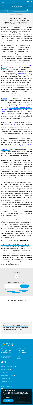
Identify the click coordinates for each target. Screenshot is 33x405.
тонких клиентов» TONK (12, 124)
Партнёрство (5, 381)
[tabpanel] (16, 319)
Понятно (8, 400)
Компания (4, 378)
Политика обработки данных (4, 103)
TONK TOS (4, 122)
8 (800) (21, 351)
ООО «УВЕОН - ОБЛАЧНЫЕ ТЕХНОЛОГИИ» (15, 244)
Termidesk (4, 98)
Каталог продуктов (7, 366)
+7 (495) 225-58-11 (6, 351)
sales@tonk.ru (20, 358)
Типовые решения (7, 375)
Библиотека (5, 369)
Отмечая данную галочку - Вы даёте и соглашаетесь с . (17, 291)
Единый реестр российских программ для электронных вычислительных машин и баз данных (16, 109)
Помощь (4, 372)
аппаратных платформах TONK (21, 62)
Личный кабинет (31, 1)
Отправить (24, 286)
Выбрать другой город (20, 10)
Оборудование (5, 149)
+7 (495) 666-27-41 (6, 352)
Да (7, 10)
